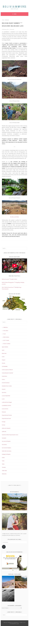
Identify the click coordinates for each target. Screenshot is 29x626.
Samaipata (4, 438)
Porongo (3, 421)
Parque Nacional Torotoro (7, 415)
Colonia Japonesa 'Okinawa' (7, 369)
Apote (3, 350)
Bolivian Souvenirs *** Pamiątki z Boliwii (9, 279)
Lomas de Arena (5, 408)
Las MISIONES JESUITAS (6, 405)
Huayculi (3, 389)
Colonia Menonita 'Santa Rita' (7, 373)
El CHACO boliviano (5, 382)
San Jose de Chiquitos (6, 441)
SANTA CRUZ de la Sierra (6, 451)
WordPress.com (15, 623)
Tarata (3, 460)
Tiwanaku (4, 467)
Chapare (3, 360)
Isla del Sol (4, 392)
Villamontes (4, 473)
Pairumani (4, 412)
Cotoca (3, 379)
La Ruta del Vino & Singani (7, 402)
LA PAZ (3, 399)
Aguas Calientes (5, 346)
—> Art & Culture (5, 330)
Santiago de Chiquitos (6, 454)
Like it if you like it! (14, 485)
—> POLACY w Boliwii (6, 343)
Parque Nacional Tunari (6, 418)
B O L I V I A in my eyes (14, 6)
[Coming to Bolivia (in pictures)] (8, 595)
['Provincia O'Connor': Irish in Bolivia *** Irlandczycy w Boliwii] (21, 582)
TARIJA (3, 464)
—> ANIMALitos (5, 327)
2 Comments (11, 29)
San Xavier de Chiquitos (6, 447)
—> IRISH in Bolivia (5, 337)
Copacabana (4, 376)
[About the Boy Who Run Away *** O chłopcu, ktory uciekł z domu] (8, 582)
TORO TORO (4, 470)
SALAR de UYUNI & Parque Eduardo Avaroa (10, 434)
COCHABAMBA (4, 366)
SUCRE (3, 457)
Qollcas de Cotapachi (6, 428)
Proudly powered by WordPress (11, 622)
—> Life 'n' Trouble (5, 340)
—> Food (4, 333)
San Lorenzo (4, 444)
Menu (15, 14)
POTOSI (3, 425)
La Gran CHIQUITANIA (6, 395)
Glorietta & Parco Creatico (7, 386)
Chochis (3, 363)
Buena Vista (4, 353)
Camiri (3, 356)
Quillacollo (4, 431)
